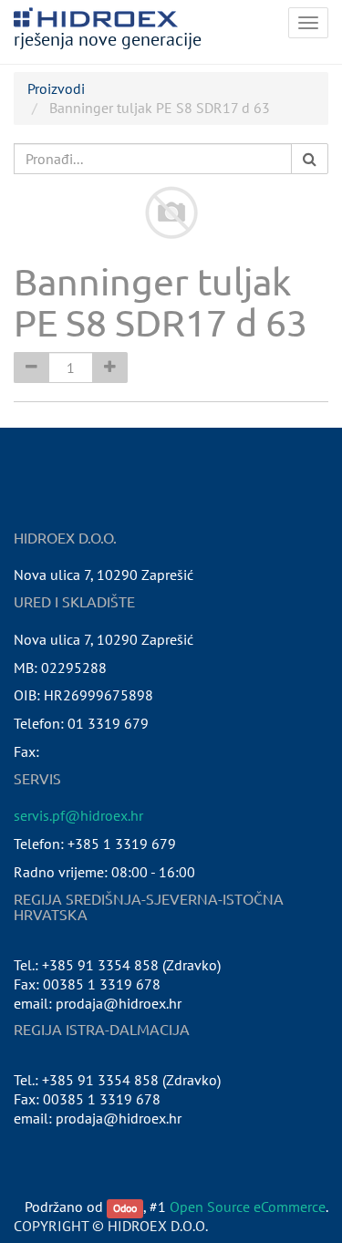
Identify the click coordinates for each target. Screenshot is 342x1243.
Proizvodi (56, 88)
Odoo (125, 1208)
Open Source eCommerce (248, 1206)
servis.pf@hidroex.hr (78, 815)
